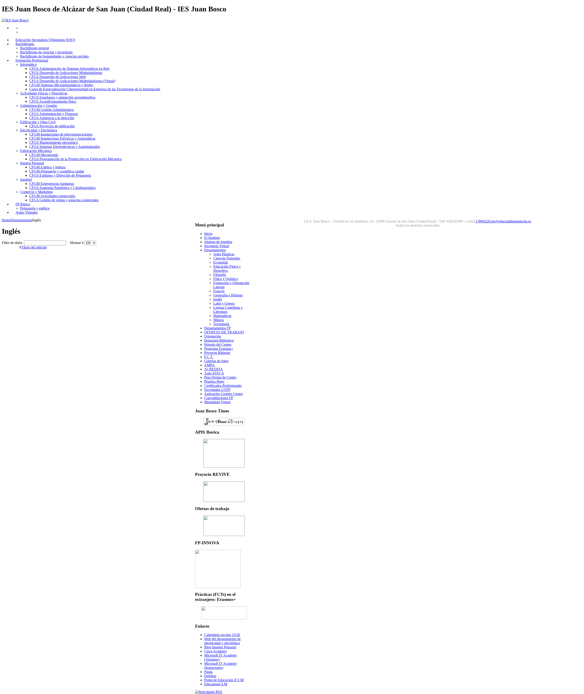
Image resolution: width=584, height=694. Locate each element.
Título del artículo (34, 247)
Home (6, 220)
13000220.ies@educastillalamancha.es (503, 221)
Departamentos (21, 220)
